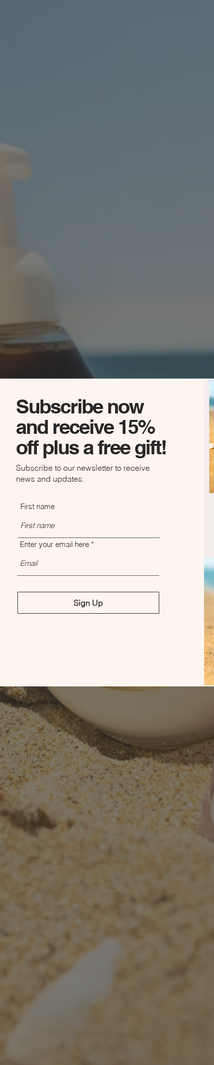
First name (37, 506)
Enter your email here (54, 544)
